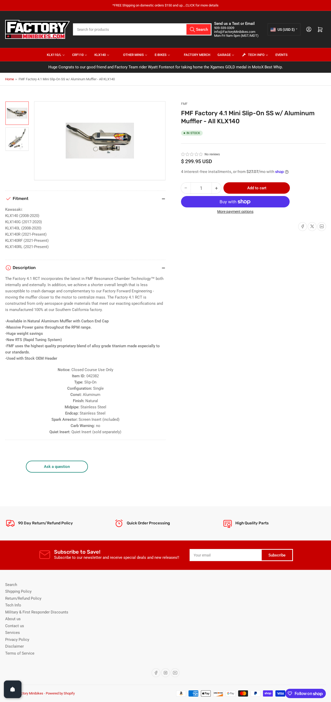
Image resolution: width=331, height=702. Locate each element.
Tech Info (13, 605)
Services (12, 632)
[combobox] (142, 29)
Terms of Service (19, 653)
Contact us (14, 626)
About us (13, 619)
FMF (184, 104)
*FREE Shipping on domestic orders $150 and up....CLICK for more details (165, 5)
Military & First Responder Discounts (36, 612)
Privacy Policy (17, 639)
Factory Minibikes (30, 693)
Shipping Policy (18, 591)
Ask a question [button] (57, 466)
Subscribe (276, 555)
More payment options (235, 211)
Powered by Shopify (60, 693)
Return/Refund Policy (23, 598)
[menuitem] (52, 54)
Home (9, 79)
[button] (192, 154)
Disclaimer (14, 646)
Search (11, 584)
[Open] (12, 689)
